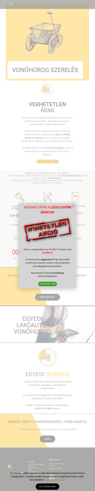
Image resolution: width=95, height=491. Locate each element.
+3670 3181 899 (47, 284)
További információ (55, 479)
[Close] (73, 206)
